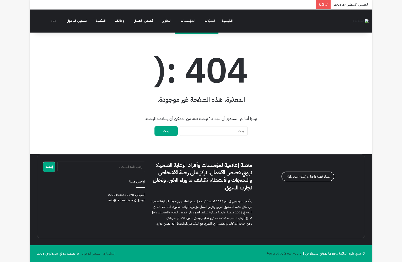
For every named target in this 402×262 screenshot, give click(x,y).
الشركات (209, 20)
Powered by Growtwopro (284, 253)
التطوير (166, 20)
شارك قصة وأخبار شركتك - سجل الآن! (308, 176)
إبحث (49, 166)
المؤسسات (188, 20)
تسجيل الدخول (77, 20)
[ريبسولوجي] (359, 21)
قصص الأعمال (143, 20)
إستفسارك (109, 253)
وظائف (119, 20)
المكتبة (101, 20)
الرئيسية (227, 20)
